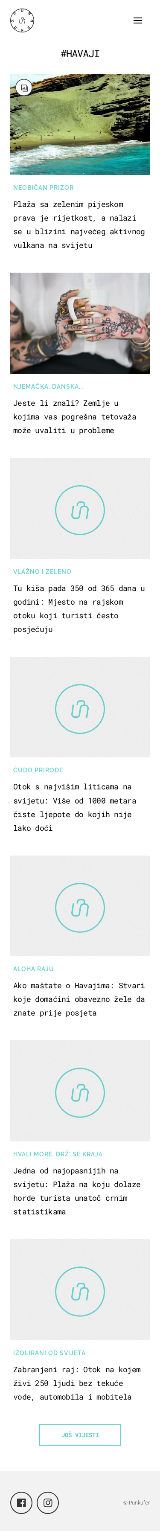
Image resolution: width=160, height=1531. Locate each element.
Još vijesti (80, 1435)
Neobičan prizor (43, 187)
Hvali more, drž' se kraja (58, 1154)
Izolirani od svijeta (49, 1353)
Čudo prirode (38, 770)
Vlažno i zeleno (42, 571)
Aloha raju (33, 969)
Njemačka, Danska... (48, 386)
